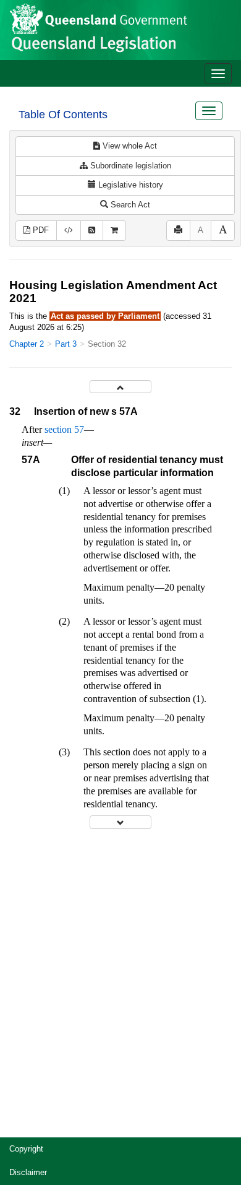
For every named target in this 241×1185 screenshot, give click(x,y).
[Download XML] (68, 230)
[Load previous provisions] (120, 386)
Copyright (26, 1148)
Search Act (129, 204)
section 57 (64, 429)
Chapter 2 (26, 344)
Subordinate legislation (129, 165)
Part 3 (66, 344)
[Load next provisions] (120, 821)
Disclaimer (28, 1172)
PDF (39, 230)
